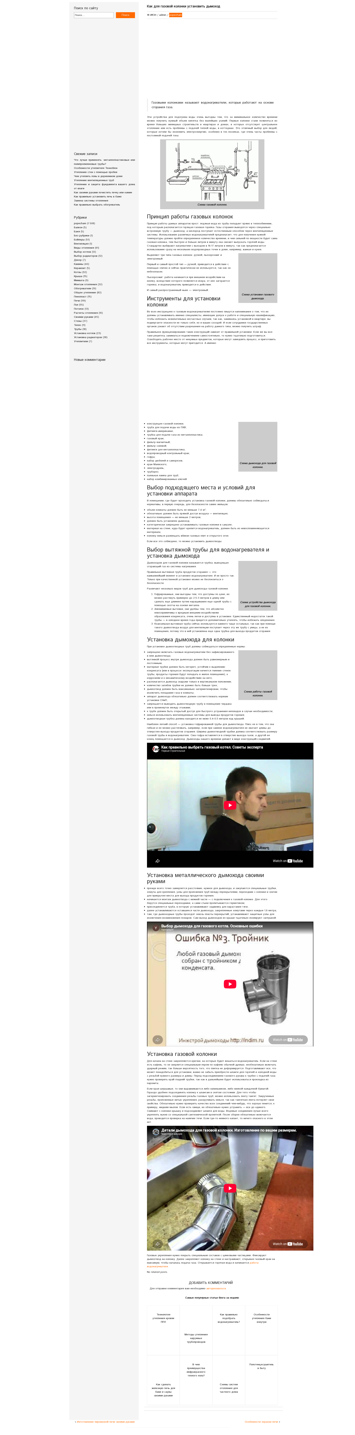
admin (162, 15)
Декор (78, 260)
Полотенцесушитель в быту (261, 1366)
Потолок (79, 309)
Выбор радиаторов (85, 256)
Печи (77, 301)
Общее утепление (85, 292)
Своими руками (83, 317)
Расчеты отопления (86, 313)
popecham (80, 223)
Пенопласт (80, 297)
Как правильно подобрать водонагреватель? (229, 1318)
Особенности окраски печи (261, 1422)
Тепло (77, 325)
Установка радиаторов (88, 337)
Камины (78, 264)
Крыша (78, 276)
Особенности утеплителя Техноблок (96, 168)
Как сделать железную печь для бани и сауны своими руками (163, 1390)
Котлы (77, 272)
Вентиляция (81, 244)
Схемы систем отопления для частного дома (229, 1388)
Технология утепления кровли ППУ (163, 1318)
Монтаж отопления (85, 284)
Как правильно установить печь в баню (98, 196)
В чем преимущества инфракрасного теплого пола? (196, 1370)
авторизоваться (216, 1288)
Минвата (79, 280)
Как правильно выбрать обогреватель (97, 205)
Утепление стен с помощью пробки (95, 172)
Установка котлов (84, 333)
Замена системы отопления (91, 201)
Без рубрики (81, 235)
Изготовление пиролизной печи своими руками (106, 1422)
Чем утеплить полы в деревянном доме (98, 176)
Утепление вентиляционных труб (94, 180)
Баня (77, 231)
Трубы (78, 329)
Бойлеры (79, 240)
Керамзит (80, 268)
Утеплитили (81, 341)
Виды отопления (84, 248)
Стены (78, 321)
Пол (76, 305)
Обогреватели (82, 288)
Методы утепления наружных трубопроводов (196, 1338)
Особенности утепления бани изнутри (261, 1318)
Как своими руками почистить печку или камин (103, 192)
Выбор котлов (82, 252)
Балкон (78, 227)
